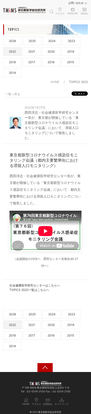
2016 (51, 62)
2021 (31, 51)
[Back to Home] (24, 10)
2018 (12, 62)
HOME (55, 82)
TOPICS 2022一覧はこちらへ (29, 290)
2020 (51, 51)
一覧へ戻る (12, 94)
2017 (31, 62)
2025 (32, 41)
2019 (70, 51)
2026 (12, 41)
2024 (51, 41)
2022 (12, 51)
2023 (71, 41)
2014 (12, 72)
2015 (70, 62)
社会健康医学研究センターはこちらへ (35, 285)
